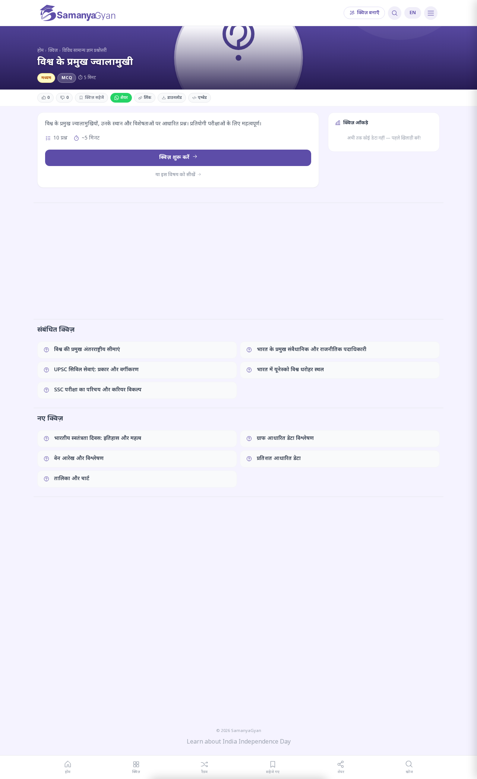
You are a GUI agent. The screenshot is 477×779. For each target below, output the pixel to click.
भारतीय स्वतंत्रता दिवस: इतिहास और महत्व (97, 438)
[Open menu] (430, 13)
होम (40, 51)
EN (413, 13)
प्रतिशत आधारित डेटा (279, 458)
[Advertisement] (238, 261)
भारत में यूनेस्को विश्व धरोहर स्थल (290, 369)
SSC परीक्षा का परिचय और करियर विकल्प (98, 390)
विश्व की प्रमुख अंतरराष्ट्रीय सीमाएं (87, 349)
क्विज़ (53, 51)
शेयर (124, 97)
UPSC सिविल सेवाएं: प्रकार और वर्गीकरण (96, 369)
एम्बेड (202, 97)
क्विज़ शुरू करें (175, 157)
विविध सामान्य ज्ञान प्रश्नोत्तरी (84, 51)
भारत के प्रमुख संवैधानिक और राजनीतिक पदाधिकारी (311, 349)
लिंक (147, 97)
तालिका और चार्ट (71, 478)
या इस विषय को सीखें (175, 175)
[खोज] (394, 13)
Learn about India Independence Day (239, 742)
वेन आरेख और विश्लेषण (79, 458)
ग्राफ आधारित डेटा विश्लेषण (285, 438)
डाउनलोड (174, 97)
